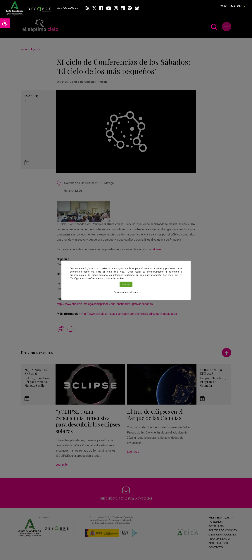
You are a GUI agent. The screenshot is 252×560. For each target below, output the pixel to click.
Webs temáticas (231, 6)
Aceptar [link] (126, 284)
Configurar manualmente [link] (126, 292)
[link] (5, 23)
